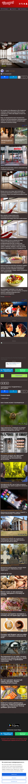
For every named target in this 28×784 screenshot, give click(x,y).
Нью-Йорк (12, 453)
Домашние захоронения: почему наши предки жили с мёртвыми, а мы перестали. (13, 569)
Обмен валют (15, 738)
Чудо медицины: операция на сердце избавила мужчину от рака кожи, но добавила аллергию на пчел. (13, 429)
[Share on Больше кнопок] (19, 77)
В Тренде (5, 9)
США (7, 383)
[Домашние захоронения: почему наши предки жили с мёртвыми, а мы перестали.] (14, 554)
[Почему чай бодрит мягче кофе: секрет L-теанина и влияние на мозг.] (14, 625)
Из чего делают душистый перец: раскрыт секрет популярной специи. (11, 681)
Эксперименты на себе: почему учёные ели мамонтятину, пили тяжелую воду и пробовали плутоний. (14, 659)
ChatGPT (16, 510)
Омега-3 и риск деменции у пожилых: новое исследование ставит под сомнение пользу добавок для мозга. (13, 705)
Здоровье (3, 510)
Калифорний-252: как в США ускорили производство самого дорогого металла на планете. (14, 486)
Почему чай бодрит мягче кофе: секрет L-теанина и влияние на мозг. (14, 636)
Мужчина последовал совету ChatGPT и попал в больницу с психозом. (14, 513)
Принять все (14, 774)
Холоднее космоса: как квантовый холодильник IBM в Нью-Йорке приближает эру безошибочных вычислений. (12, 457)
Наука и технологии (5, 453)
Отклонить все (14, 781)
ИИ (19, 510)
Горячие (14, 9)
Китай (2, 701)
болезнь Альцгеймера (21, 700)
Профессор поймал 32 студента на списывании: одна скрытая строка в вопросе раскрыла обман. (13, 540)
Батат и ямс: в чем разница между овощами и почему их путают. (12, 593)
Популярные (23, 9)
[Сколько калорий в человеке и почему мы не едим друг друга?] (14, 604)
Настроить (14, 777)
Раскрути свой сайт (6, 738)
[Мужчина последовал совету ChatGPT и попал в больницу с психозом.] (14, 499)
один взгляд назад (16, 654)
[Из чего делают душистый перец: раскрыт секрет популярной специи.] (14, 670)
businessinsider (8, 296)
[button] (20, 3)
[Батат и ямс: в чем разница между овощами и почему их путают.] (14, 582)
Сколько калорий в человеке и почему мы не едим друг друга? (14, 614)
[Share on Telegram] (13, 77)
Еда (3, 57)
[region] (14, 772)
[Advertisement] (14, 26)
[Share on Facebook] (5, 77)
